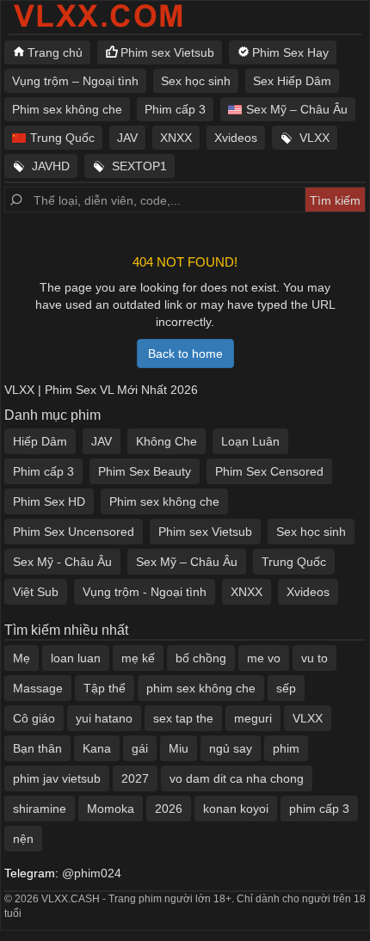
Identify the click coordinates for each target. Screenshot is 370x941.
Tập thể (104, 688)
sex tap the (183, 718)
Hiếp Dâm (40, 441)
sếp (286, 688)
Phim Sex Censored (269, 471)
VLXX (314, 138)
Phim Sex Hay (290, 52)
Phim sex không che (67, 109)
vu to (314, 658)
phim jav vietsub (57, 778)
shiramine (39, 808)
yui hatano (104, 718)
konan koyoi (235, 808)
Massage (38, 688)
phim (286, 748)
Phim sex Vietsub (167, 52)
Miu (178, 748)
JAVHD (51, 166)
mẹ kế (138, 658)
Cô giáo (34, 718)
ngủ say (230, 748)
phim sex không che (201, 688)
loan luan (76, 658)
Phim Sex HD (49, 501)
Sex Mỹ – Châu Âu (297, 109)
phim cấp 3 (319, 808)
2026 (168, 808)
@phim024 (91, 873)
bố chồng (201, 658)
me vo (264, 658)
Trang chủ (55, 52)
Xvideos (235, 138)
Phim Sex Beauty (144, 471)
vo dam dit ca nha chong (237, 778)
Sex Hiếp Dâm (292, 81)
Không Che (166, 441)
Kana (97, 748)
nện (23, 839)
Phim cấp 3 (175, 109)
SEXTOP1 (139, 166)
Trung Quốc (62, 138)
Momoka (110, 808)
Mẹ (21, 658)
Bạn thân (37, 748)
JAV (127, 138)
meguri (253, 718)
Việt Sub (36, 592)
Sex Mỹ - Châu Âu (62, 562)
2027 (135, 778)
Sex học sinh (196, 81)
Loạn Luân (250, 441)
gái (140, 748)
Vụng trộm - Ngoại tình (145, 592)
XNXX (176, 138)
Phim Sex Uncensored (73, 531)
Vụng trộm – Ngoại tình (75, 81)
